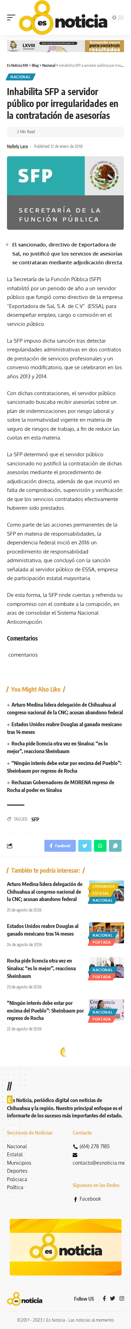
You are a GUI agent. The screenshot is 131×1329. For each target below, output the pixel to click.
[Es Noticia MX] (63, 17)
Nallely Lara (17, 146)
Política (15, 1187)
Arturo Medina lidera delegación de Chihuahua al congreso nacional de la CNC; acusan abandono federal (44, 891)
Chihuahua (104, 886)
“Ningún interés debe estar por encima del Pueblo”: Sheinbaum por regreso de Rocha (45, 1010)
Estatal (101, 893)
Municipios (19, 1163)
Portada (102, 942)
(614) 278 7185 (95, 1146)
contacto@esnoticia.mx (99, 1163)
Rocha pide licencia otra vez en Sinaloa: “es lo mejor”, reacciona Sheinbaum (41, 968)
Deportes (17, 1171)
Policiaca (17, 1179)
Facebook (90, 1199)
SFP (35, 819)
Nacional (20, 77)
